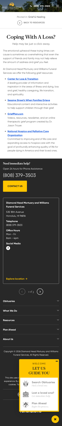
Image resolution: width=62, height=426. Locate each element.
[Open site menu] (57, 6)
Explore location (15, 278)
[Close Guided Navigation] (57, 361)
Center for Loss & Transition (23, 78)
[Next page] (40, 291)
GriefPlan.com (15, 113)
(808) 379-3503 (19, 175)
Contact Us (15, 186)
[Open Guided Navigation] (55, 419)
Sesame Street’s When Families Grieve (29, 100)
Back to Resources (34, 22)
